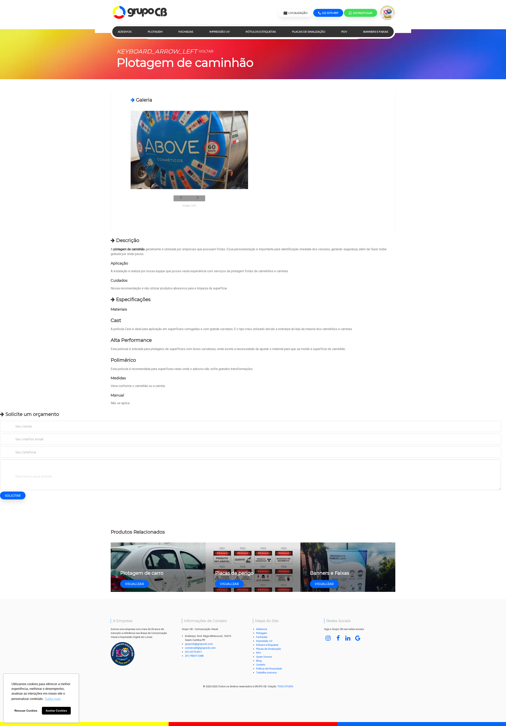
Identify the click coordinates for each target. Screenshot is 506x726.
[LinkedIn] (348, 638)
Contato (260, 664)
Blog (258, 660)
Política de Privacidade (269, 668)
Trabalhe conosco (266, 672)
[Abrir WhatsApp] (496, 716)
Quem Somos (264, 656)
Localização (298, 12)
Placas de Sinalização (308, 31)
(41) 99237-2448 (194, 655)
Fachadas (185, 31)
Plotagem (155, 31)
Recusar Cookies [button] (25, 710)
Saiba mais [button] (53, 699)
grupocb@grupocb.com (199, 643)
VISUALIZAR (134, 584)
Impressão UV (220, 31)
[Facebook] (338, 638)
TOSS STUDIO (285, 686)
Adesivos (125, 31)
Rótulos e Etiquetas (261, 31)
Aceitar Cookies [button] (56, 710)
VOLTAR (165, 51)
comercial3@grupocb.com (200, 647)
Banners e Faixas (375, 31)
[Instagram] (328, 638)
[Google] (358, 638)
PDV (344, 31)
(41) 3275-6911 (193, 651)
